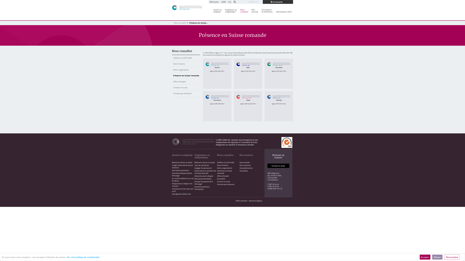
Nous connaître (180, 23)
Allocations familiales (180, 170)
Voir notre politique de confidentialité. (83, 257)
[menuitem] (217, 11)
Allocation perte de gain (203, 176)
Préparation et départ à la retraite (182, 185)
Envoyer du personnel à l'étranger (203, 183)
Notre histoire (179, 64)
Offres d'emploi (179, 81)
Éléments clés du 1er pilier (182, 162)
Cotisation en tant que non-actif (183, 190)
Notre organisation (181, 70)
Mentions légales (255, 201)
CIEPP (223, 2)
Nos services (246, 155)
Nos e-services (245, 165)
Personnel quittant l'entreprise (202, 188)
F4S (229, 2)
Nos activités (245, 162)
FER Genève (214, 2)
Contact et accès (223, 182)
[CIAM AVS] (187, 7)
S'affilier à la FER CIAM (182, 58)
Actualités (221, 179)
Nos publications (246, 168)
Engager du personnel (203, 168)
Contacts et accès (180, 87)
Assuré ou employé (182, 155)
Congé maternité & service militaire (182, 166)
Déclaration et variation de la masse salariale (205, 172)
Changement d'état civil (181, 194)
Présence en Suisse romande (186, 75)
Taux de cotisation (201, 165)
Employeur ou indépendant (202, 156)
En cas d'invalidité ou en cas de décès (183, 179)
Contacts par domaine (182, 93)
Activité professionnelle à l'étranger (182, 174)
